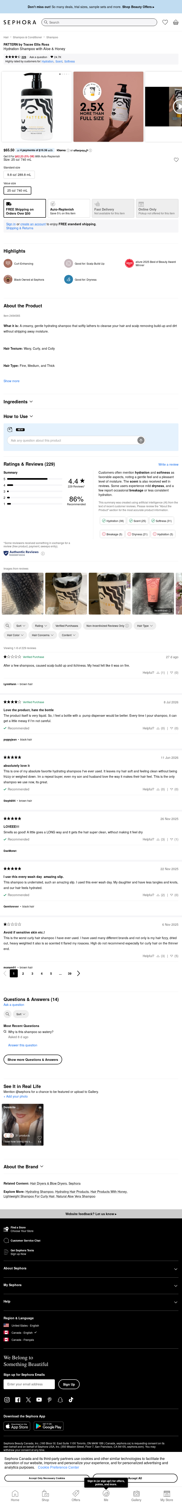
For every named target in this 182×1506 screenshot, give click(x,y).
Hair (6, 37)
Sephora (75, 1183)
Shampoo (52, 37)
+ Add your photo (16, 1096)
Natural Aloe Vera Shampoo (75, 1196)
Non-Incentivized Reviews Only (105, 625)
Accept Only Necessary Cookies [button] (47, 1478)
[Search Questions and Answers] (8, 1014)
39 (69, 973)
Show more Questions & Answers (33, 1059)
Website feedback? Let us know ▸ (91, 1214)
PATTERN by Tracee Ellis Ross (26, 45)
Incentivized (160, 610)
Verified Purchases (66, 625)
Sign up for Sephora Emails (24, 1375)
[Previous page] (5, 973)
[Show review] (23, 594)
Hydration (47, 61)
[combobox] (99, 22)
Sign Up (69, 1384)
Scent (58, 61)
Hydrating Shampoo (39, 1191)
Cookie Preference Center (58, 1467)
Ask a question (38, 57)
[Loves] (165, 22)
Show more (12, 381)
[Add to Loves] (176, 160)
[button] (36, 1467)
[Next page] (79, 973)
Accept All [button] (135, 1478)
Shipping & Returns (19, 228)
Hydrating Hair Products (72, 1191)
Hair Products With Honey (109, 1191)
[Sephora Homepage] (20, 22)
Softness (69, 61)
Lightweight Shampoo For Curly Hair (29, 1196)
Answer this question (22, 1045)
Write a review (168, 464)
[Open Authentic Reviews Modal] (43, 553)
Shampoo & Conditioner (27, 37)
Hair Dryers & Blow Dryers (48, 1183)
